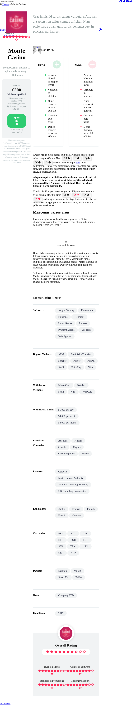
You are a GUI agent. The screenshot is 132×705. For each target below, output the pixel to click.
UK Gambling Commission (72, 491)
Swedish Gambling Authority (73, 484)
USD (61, 553)
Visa (90, 367)
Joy (38, 47)
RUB (85, 540)
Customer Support (80, 680)
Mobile (77, 570)
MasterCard (64, 385)
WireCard (87, 391)
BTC (73, 533)
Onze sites (5, 703)
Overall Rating (66, 645)
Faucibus (62, 317)
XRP (73, 553)
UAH (85, 546)
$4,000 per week (66, 416)
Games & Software (80, 666)
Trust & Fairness (52, 666)
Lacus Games (65, 323)
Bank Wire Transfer (81, 354)
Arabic (61, 509)
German (76, 515)
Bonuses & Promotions (52, 680)
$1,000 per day (66, 409)
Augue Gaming (66, 310)
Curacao (62, 471)
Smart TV (63, 577)
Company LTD (66, 595)
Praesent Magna (66, 329)
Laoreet (83, 323)
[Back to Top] (100, 29)
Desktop (62, 570)
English (76, 509)
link (78, 162)
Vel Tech (86, 329)
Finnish (91, 509)
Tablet (78, 577)
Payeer (76, 360)
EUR (73, 540)
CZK (85, 533)
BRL (60, 533)
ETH (60, 540)
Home (5, 4)
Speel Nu (16, 119)
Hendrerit (79, 317)
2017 (60, 613)
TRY (72, 546)
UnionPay (76, 367)
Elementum (87, 310)
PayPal (90, 360)
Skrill (61, 367)
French (61, 515)
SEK (60, 546)
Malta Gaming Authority (70, 478)
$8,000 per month (67, 422)
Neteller (62, 360)
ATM (61, 354)
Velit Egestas (64, 336)
